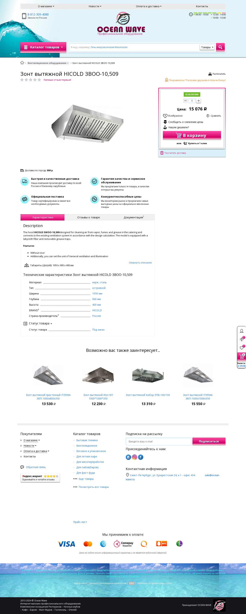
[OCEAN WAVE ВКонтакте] (128, 457)
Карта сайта (80, 583)
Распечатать (219, 73)
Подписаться (209, 441)
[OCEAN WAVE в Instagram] (134, 457)
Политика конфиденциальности (154, 583)
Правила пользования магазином (107, 583)
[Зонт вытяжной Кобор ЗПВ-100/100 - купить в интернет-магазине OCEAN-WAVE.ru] (148, 374)
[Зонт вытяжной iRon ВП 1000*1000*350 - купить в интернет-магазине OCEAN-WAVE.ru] (98, 374)
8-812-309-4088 (38, 14)
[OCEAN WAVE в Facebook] (140, 457)
